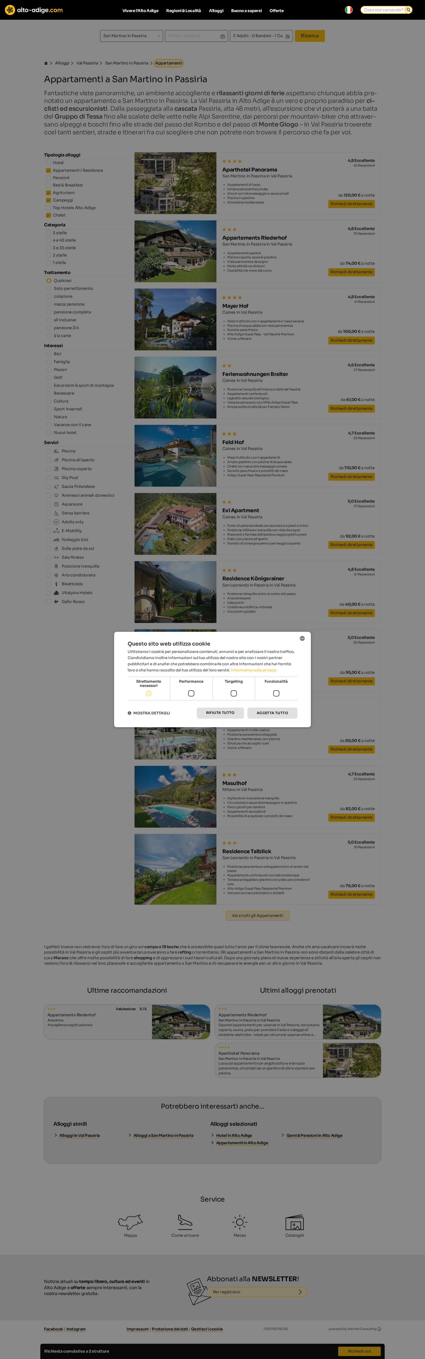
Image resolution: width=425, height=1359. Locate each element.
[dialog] (212, 679)
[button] (149, 713)
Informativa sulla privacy (253, 670)
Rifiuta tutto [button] (220, 712)
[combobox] (302, 638)
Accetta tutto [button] (272, 713)
